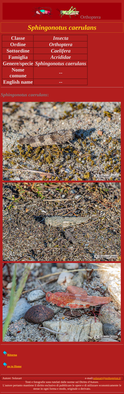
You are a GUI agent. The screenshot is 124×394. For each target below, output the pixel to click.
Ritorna (12, 354)
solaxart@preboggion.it (107, 378)
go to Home (14, 366)
